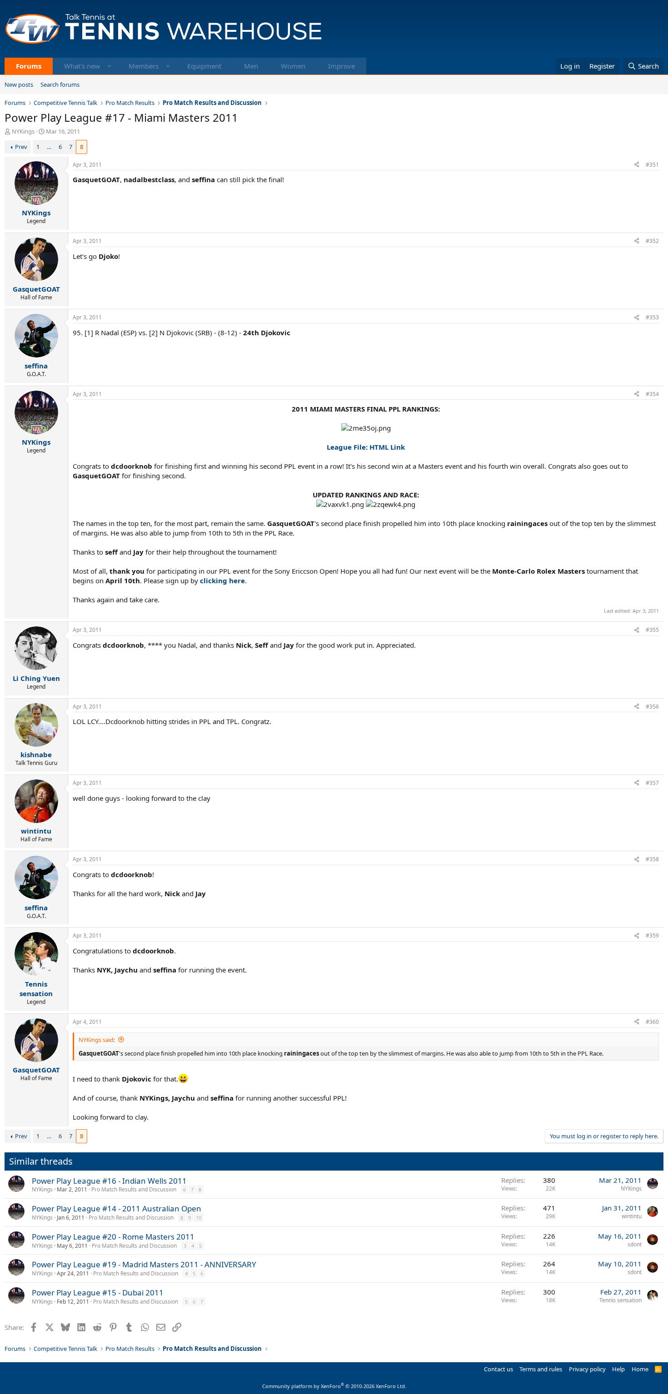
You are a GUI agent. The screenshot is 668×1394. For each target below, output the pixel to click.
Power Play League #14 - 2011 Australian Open (116, 1208)
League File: (347, 446)
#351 (652, 165)
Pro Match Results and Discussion (133, 1189)
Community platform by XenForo (334, 1386)
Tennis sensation (620, 1300)
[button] (109, 66)
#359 (652, 935)
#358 (652, 859)
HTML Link (387, 446)
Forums (28, 65)
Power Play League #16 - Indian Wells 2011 (109, 1181)
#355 (652, 630)
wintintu (632, 1216)
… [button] (49, 147)
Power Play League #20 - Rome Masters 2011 (113, 1236)
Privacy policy (587, 1369)
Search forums (60, 84)
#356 (652, 706)
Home (640, 1369)
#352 (652, 241)
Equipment (204, 65)
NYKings (23, 131)
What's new (82, 65)
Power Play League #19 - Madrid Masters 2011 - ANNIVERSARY (144, 1264)
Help (618, 1369)
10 (198, 1217)
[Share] (637, 165)
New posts (19, 84)
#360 (652, 1022)
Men (251, 65)
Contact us (498, 1369)
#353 (652, 317)
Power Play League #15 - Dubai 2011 (98, 1292)
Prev (21, 147)
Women (293, 65)
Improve (341, 65)
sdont (635, 1244)
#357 (652, 783)
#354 (652, 394)
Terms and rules (540, 1369)
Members (144, 65)
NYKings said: (97, 1040)
